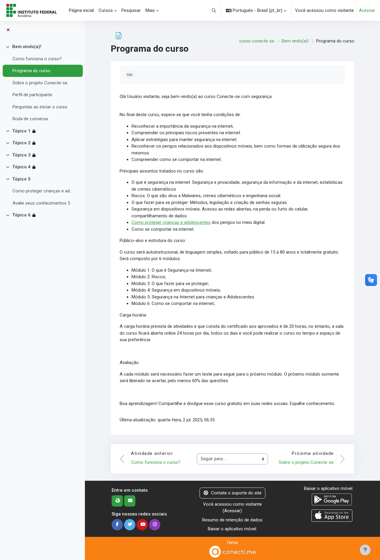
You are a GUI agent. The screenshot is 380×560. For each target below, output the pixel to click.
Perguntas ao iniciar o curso (39, 107)
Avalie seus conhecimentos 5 (41, 203)
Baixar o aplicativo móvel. (232, 528)
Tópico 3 (21, 155)
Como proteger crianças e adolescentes (42, 191)
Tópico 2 (21, 142)
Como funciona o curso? (37, 58)
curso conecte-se (256, 41)
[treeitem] (42, 83)
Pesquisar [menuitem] (131, 10)
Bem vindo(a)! (26, 46)
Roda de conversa (30, 118)
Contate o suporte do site (236, 493)
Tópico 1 (21, 131)
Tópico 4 (21, 167)
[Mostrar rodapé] (365, 550)
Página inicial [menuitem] (81, 10)
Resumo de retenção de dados (232, 520)
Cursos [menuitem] (106, 10)
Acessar (367, 10)
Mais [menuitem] (150, 10)
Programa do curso (31, 70)
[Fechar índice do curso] (8, 30)
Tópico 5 (21, 179)
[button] (214, 10)
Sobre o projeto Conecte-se (39, 83)
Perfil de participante (32, 94)
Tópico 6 (21, 215)
